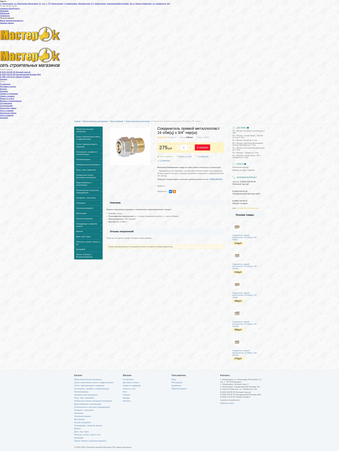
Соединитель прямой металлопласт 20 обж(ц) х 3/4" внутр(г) (244, 266)
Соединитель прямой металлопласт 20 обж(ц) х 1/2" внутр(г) (244, 324)
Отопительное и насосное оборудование (92, 407)
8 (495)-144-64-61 (215, 179)
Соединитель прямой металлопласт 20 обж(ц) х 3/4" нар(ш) (244, 237)
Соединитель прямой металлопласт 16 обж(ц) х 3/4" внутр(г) (244, 353)
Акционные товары (8, 108)
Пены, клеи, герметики (84, 398)
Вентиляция (79, 419)
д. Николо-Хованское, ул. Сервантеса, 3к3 (151, 4)
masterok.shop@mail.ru (10, 8)
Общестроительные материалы (88, 379)
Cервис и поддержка (9, 94)
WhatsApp (4, 11)
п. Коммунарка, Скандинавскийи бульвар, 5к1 (113, 4)
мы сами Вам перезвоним (247, 208)
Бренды (3, 89)
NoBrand (189, 137)
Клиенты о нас (129, 389)
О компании (5, 84)
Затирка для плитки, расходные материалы (93, 401)
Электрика (78, 413)
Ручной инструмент (82, 422)
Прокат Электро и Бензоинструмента (90, 441)
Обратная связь (227, 403)
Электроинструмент (82, 416)
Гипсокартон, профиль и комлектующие (91, 389)
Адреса (3, 1)
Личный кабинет (7, 18)
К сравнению (165, 160)
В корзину (202, 147)
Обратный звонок (179, 389)
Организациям (6, 106)
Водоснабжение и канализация (87, 404)
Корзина (3, 79)
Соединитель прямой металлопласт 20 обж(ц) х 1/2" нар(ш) (244, 295)
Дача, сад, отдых (81, 431)
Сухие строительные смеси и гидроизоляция (93, 382)
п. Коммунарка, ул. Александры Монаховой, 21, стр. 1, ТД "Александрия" (32, 4)
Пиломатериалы (81, 392)
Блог (125, 392)
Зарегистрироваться (14, 20)
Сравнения (5, 16)
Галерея (126, 395)
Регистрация (176, 382)
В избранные (203, 156)
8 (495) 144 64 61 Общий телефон (15, 77)
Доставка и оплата (8, 86)
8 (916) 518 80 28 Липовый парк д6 (15, 72)
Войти (2, 20)
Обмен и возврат (7, 96)
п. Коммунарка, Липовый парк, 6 (78, 4)
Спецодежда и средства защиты (88, 425)
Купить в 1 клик (185, 156)
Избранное (5, 13)
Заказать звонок (7, 23)
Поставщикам (6, 103)
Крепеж (77, 428)
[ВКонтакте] (170, 191)
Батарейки (78, 438)
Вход (170, 247)
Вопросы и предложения (11, 101)
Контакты (4, 91)
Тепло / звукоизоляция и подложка (89, 385)
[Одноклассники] (174, 191)
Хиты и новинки (7, 110)
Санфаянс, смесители (84, 410)
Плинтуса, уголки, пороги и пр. (87, 435)
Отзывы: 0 (172, 137)
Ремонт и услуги (7, 98)
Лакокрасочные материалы (86, 395)
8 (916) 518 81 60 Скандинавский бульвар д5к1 (20, 74)
